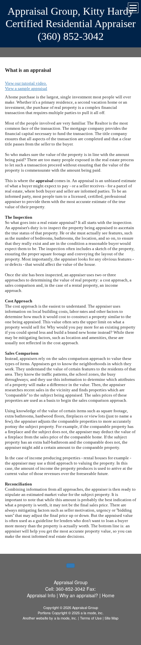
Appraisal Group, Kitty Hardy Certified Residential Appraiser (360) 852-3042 (71, 23)
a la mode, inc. (65, 617)
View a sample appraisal (26, 88)
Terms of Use (91, 617)
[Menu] (133, 8)
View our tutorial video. (26, 83)
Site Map (111, 617)
